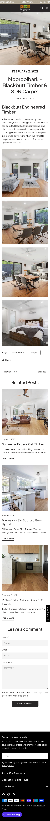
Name (5, 637)
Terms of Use (38, 762)
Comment (8, 662)
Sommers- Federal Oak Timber (23, 444)
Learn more (8, 458)
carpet (34, 352)
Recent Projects (26, 98)
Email (5, 649)
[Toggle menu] (3, 8)
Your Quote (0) (48, 613)
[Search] (41, 8)
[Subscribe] (45, 756)
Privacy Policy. (8, 765)
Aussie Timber (18, 352)
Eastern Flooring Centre (21, 805)
